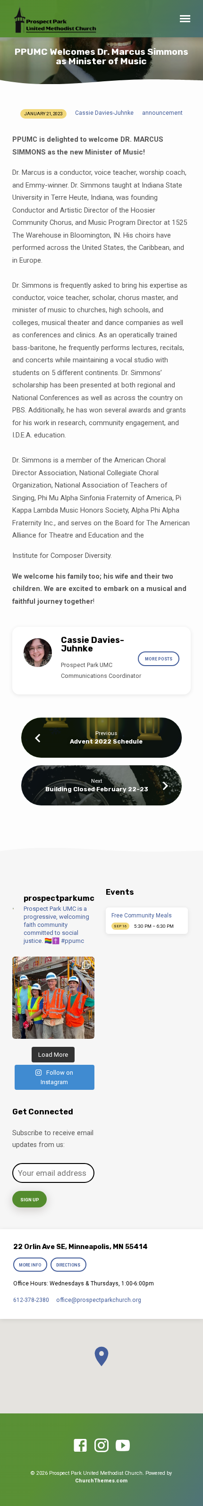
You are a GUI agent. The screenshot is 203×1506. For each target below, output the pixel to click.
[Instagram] (101, 1446)
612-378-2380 (31, 1300)
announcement (162, 113)
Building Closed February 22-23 (96, 789)
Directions (69, 1265)
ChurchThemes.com (101, 1481)
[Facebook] (80, 1446)
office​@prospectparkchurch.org (98, 1300)
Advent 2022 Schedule (106, 741)
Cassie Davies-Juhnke (104, 113)
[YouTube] (122, 1446)
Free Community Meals (141, 915)
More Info (30, 1265)
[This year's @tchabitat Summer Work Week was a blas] (53, 998)
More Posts (158, 659)
